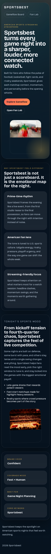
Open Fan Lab (14, 110)
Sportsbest (16, 7)
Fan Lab (34, 14)
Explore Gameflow (17, 101)
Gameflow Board (15, 14)
